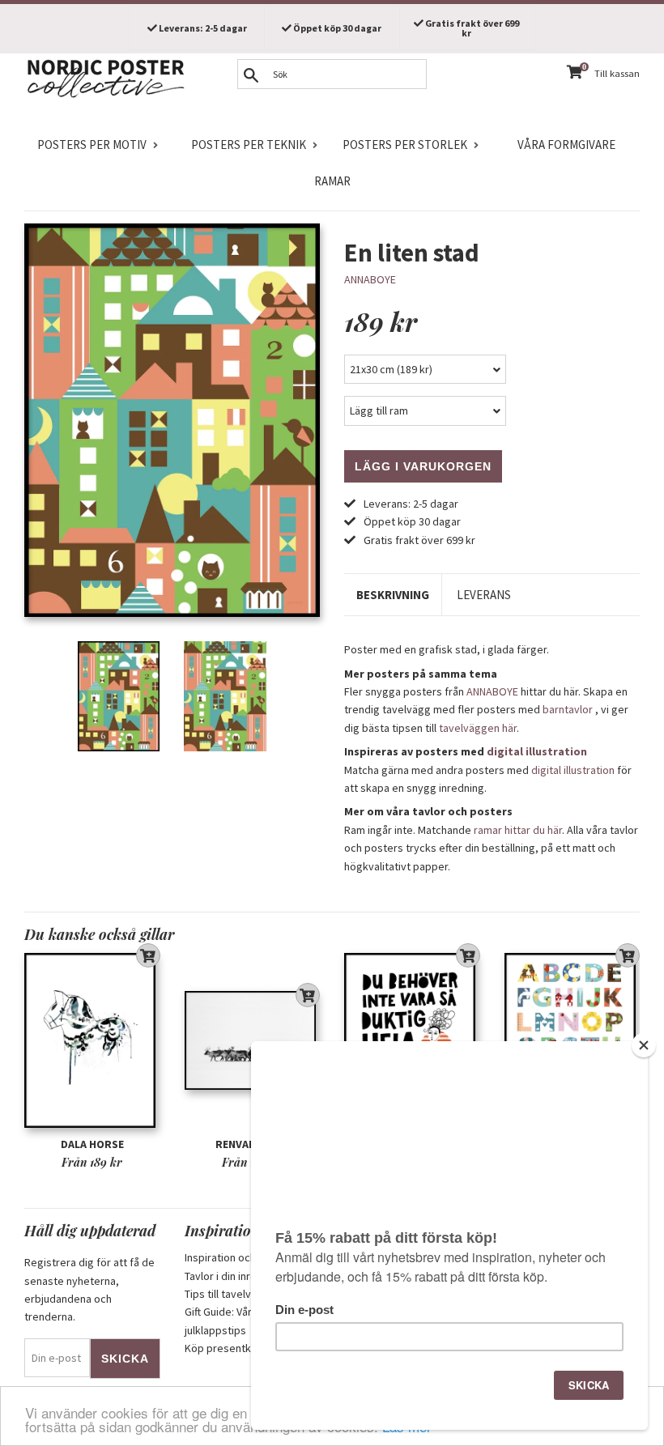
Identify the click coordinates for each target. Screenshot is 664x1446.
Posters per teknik (248, 144)
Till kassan (617, 73)
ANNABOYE (370, 279)
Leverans (484, 594)
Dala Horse (92, 1144)
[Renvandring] (253, 1040)
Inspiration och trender (240, 1257)
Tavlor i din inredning (234, 1276)
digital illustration (537, 751)
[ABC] (572, 1040)
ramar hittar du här (518, 830)
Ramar (332, 181)
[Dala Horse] (92, 1040)
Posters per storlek (405, 144)
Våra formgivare (566, 144)
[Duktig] (412, 1040)
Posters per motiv (92, 144)
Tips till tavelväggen (233, 1294)
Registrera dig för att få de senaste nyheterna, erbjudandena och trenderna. (89, 1289)
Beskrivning (392, 594)
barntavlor (568, 709)
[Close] (644, 1045)
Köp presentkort (225, 1348)
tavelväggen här (478, 728)
